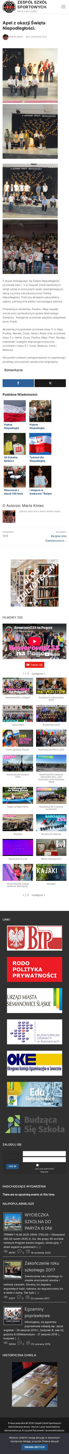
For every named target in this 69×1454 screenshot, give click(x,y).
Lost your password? (44, 1169)
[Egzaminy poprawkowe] (14, 1323)
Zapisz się (36, 664)
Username (12, 1153)
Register (44, 1172)
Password (12, 1159)
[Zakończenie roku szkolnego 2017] (14, 1278)
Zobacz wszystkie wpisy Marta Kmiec (40, 511)
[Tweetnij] (50, 383)
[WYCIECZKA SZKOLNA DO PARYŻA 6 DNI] (14, 1229)
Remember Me (46, 1166)
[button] (38, 674)
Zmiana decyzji (34, 1447)
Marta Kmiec (16, 37)
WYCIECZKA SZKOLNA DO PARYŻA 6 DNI (38, 1221)
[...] (38, 1246)
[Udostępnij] (18, 383)
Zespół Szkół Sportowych (32, 4)
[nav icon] (63, 6)
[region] (35, 584)
